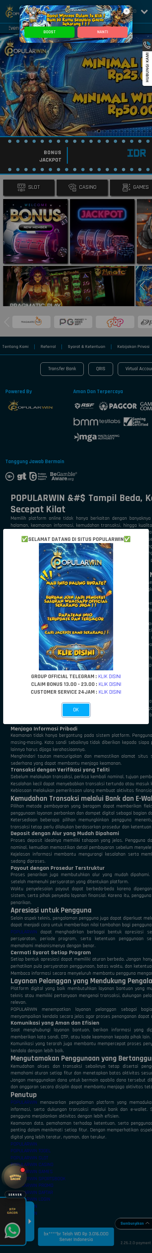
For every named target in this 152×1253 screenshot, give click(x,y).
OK (76, 709)
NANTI (102, 32)
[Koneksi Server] (15, 1177)
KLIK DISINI (109, 676)
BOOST (49, 32)
